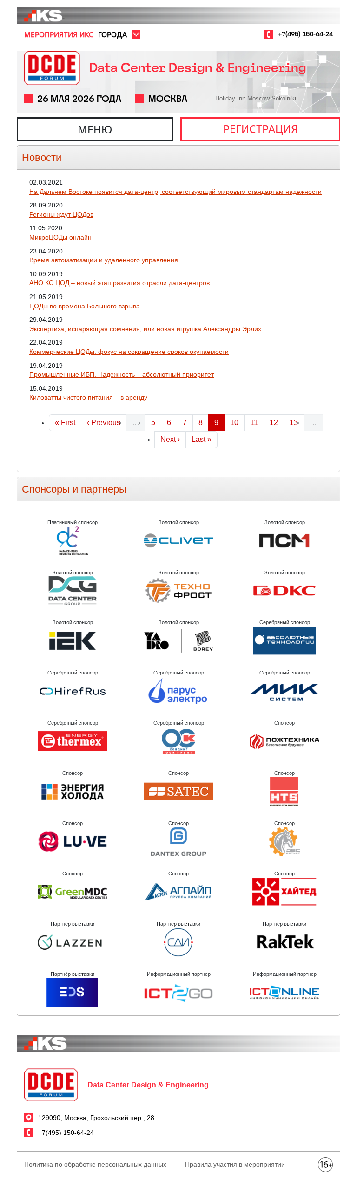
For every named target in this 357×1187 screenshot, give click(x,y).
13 (296, 422)
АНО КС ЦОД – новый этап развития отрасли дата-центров (119, 283)
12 (276, 422)
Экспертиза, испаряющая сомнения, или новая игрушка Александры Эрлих (145, 329)
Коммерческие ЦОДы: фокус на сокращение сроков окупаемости (129, 351)
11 (257, 422)
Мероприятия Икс (59, 34)
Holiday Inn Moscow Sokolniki (255, 98)
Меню (95, 129)
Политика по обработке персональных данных (95, 1164)
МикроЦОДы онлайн (60, 237)
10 (237, 422)
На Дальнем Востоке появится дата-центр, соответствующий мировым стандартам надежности (175, 191)
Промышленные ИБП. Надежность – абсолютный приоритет (121, 374)
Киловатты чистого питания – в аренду (88, 397)
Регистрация (260, 128)
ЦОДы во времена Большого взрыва (84, 306)
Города (112, 34)
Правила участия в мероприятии (235, 1164)
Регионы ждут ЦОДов (61, 214)
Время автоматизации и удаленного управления (103, 260)
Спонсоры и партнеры (74, 489)
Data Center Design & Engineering (197, 67)
